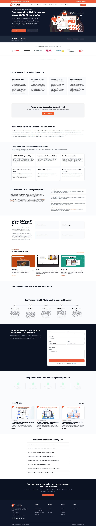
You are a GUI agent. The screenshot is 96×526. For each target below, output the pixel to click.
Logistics (49, 510)
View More (13, 275)
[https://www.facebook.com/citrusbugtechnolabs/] (12, 518)
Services (39, 4)
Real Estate (50, 512)
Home (13, 9)
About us (62, 510)
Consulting (45, 4)
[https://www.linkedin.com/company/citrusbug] (17, 518)
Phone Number (51, 336)
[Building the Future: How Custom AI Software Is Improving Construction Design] (48, 412)
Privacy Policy (74, 363)
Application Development (39, 512)
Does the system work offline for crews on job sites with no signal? (41, 456)
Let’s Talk (83, 4)
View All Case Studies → (80, 252)
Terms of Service (76, 508)
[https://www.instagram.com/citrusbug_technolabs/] (14, 518)
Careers (62, 508)
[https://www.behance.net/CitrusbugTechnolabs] (21, 518)
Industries (51, 4)
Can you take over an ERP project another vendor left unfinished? (41, 452)
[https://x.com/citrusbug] (19, 518)
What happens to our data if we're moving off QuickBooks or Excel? (42, 448)
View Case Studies (32, 30)
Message (50, 349)
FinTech (49, 508)
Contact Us (67, 4)
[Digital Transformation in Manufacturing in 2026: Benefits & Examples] (73, 412)
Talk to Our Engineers (48, 113)
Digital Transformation (39, 510)
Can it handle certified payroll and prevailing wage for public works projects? (43, 468)
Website (68, 341)
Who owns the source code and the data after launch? (39, 464)
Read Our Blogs (81, 403)
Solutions (33, 4)
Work (56, 4)
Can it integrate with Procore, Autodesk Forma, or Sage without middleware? (43, 460)
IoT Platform (37, 514)
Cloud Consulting (38, 508)
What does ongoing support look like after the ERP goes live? (40, 472)
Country (50, 341)
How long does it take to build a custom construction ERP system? (41, 444)
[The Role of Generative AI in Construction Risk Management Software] (23, 412)
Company (61, 4)
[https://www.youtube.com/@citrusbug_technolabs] (24, 518)
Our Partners (63, 512)
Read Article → (14, 428)
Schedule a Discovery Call (18, 30)
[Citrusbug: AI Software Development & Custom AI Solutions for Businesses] (15, 4)
